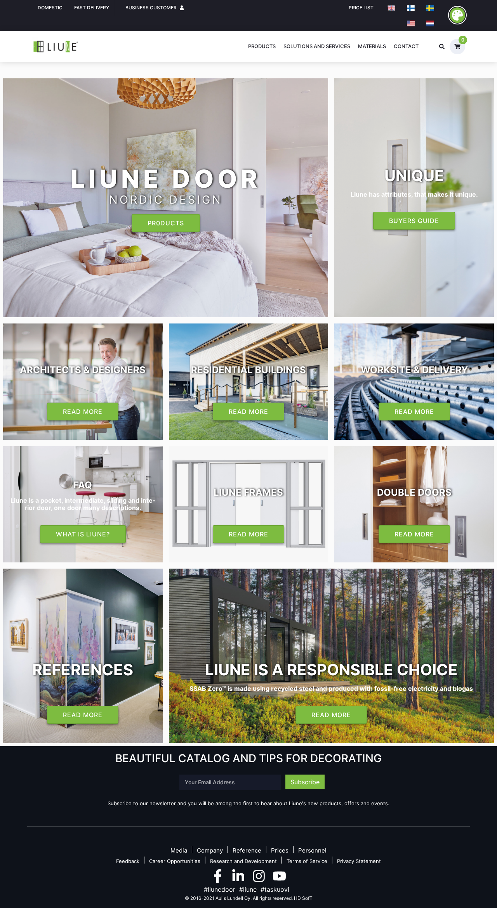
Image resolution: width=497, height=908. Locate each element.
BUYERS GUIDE (414, 221)
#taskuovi (275, 889)
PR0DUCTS (166, 223)
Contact (406, 46)
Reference (247, 850)
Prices (279, 850)
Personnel (312, 850)
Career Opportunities (174, 861)
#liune (248, 889)
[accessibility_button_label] (457, 15)
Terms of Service (307, 861)
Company (210, 850)
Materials (372, 46)
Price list (361, 7)
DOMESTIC (50, 7)
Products (262, 46)
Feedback (127, 861)
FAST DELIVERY (91, 7)
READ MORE (83, 411)
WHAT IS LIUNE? (83, 534)
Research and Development (243, 861)
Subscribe (305, 782)
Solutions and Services (316, 46)
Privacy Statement (359, 861)
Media (178, 850)
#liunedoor (219, 889)
